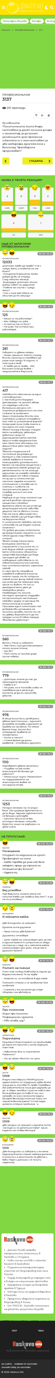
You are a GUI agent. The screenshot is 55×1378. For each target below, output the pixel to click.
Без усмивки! (11, 890)
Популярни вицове (15, 21)
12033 (7, 262)
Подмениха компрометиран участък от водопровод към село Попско (26, 1271)
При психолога (13, 1009)
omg (41, 235)
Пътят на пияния (16, 968)
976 (5, 715)
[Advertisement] (27, 60)
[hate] (12, 908)
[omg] (5, 252)
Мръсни (6, 1118)
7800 (41, 1330)
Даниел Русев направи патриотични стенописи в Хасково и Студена (22, 1253)
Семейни (6, 887)
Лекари (5, 848)
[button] (3, 7)
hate (7, 208)
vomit (21, 208)
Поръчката (11, 1038)
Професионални (16, 94)
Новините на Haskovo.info (18, 1238)
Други (5, 1073)
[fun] (12, 305)
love (48, 208)
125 (5, 315)
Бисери (37, 21)
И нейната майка (15, 916)
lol (13, 235)
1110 (5, 762)
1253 (6, 804)
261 (5, 349)
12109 (6, 1121)
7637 (14, 1330)
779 (5, 675)
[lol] (12, 252)
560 (5, 639)
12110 (5, 1148)
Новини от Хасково (25, 1364)
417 (5, 391)
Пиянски (6, 965)
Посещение (11, 851)
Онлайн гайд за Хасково (16, 1367)
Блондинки (7, 914)
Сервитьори (8, 1035)
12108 (6, 1076)
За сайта (6, 1364)
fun (35, 208)
